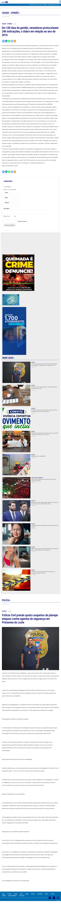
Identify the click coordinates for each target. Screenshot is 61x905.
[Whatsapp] (9, 41)
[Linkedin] (6, 41)
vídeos (46, 894)
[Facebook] (3, 41)
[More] (15, 41)
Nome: (6, 192)
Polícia (6, 600)
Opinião (15, 12)
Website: (7, 202)
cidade (5, 12)
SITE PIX (58, 900)
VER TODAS (21, 895)
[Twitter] (12, 41)
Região (33, 894)
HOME (3, 16)
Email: (6, 197)
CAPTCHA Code (22, 221)
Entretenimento (12, 895)
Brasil (27, 894)
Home (3, 894)
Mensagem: (7, 208)
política (9, 894)
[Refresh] (15, 216)
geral (21, 894)
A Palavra (39, 894)
